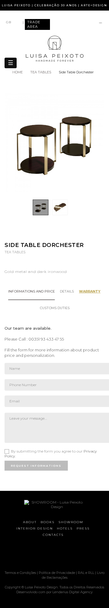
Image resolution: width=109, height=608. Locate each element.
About (30, 522)
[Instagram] (41, 554)
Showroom (70, 522)
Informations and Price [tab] (31, 291)
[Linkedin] (72, 554)
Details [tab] (67, 291)
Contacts (53, 535)
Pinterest (62, 233)
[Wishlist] (100, 23)
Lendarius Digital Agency (72, 592)
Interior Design (34, 528)
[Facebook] (30, 554)
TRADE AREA (33, 24)
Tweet (50, 233)
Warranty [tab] (90, 291)
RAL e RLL (86, 573)
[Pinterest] (51, 554)
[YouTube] (62, 554)
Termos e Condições (21, 573)
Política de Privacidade (57, 573)
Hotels (65, 528)
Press (83, 528)
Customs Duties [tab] (55, 308)
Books (47, 522)
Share (39, 233)
